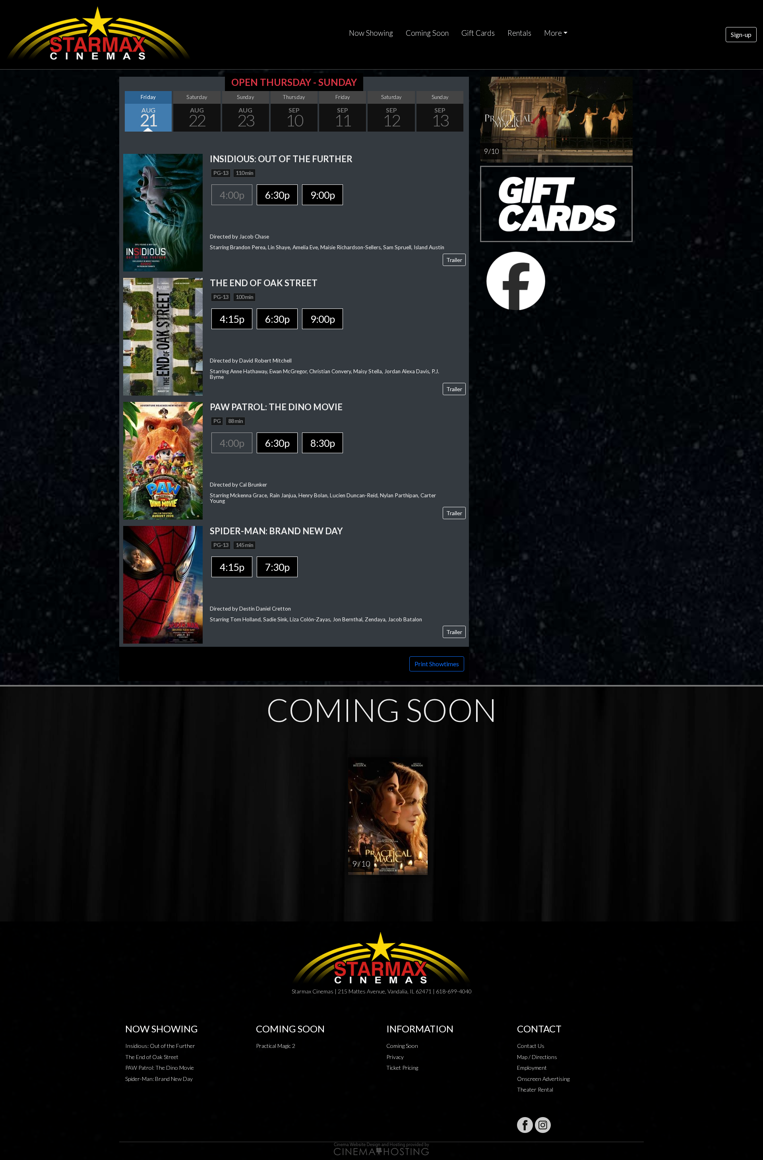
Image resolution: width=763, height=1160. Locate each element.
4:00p (232, 195)
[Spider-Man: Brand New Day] (163, 584)
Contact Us (530, 1045)
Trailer (454, 259)
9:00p (322, 195)
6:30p (277, 195)
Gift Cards (478, 33)
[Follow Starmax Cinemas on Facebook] (525, 1125)
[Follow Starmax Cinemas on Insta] (543, 1125)
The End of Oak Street (151, 1056)
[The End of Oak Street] (163, 336)
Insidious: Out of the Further (160, 1045)
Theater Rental (535, 1089)
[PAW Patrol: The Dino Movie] (163, 460)
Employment (532, 1067)
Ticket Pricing (402, 1067)
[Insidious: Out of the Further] (163, 212)
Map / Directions (537, 1056)
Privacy (395, 1056)
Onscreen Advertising (543, 1078)
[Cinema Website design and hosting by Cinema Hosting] (381, 1148)
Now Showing (371, 33)
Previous (127, 111)
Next (461, 111)
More (553, 33)
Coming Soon (427, 33)
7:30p (277, 567)
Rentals (519, 33)
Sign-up (741, 34)
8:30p (322, 443)
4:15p (232, 319)
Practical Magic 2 (275, 1045)
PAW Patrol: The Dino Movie (159, 1067)
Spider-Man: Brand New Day (159, 1078)
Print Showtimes (436, 663)
